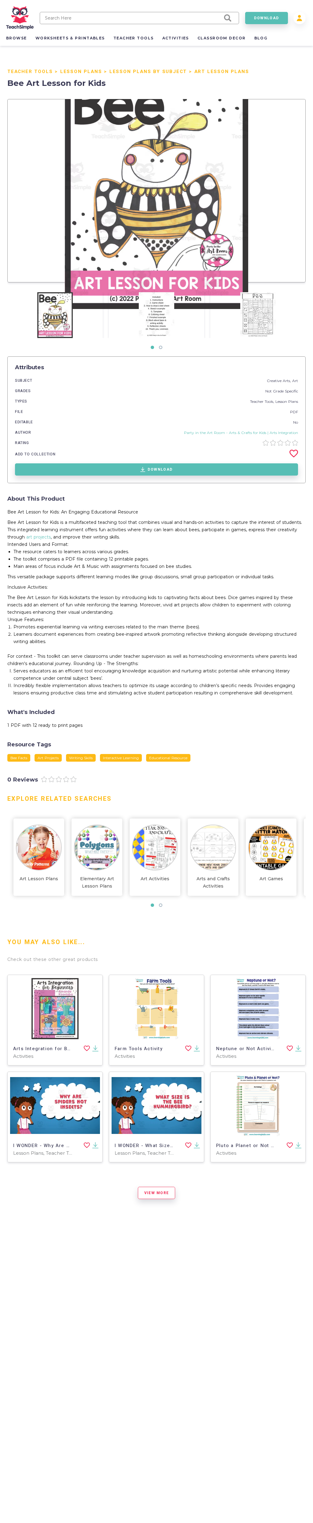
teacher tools (133, 38)
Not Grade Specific (281, 391)
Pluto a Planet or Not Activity (252, 1145)
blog (261, 38)
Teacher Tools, (262, 401)
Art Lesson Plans (221, 71)
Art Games (271, 878)
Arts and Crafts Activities (213, 882)
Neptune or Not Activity (246, 1048)
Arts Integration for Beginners (51, 1048)
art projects (38, 537)
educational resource (168, 758)
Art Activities (155, 878)
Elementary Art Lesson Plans (97, 882)
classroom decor (221, 38)
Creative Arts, (279, 380)
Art (295, 380)
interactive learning (121, 758)
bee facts (18, 758)
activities (175, 38)
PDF (294, 412)
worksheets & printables (70, 38)
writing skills (81, 758)
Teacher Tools (30, 71)
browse (16, 38)
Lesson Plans (81, 71)
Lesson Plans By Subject (148, 71)
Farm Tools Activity (139, 1048)
